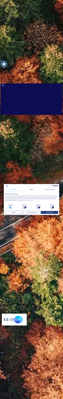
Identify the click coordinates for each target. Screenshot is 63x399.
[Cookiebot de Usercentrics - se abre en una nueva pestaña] (52, 186)
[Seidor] (14, 320)
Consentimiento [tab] (13, 189)
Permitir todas (49, 212)
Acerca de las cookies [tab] (50, 189)
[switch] (24, 207)
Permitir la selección (31, 212)
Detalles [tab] (31, 189)
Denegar (13, 212)
